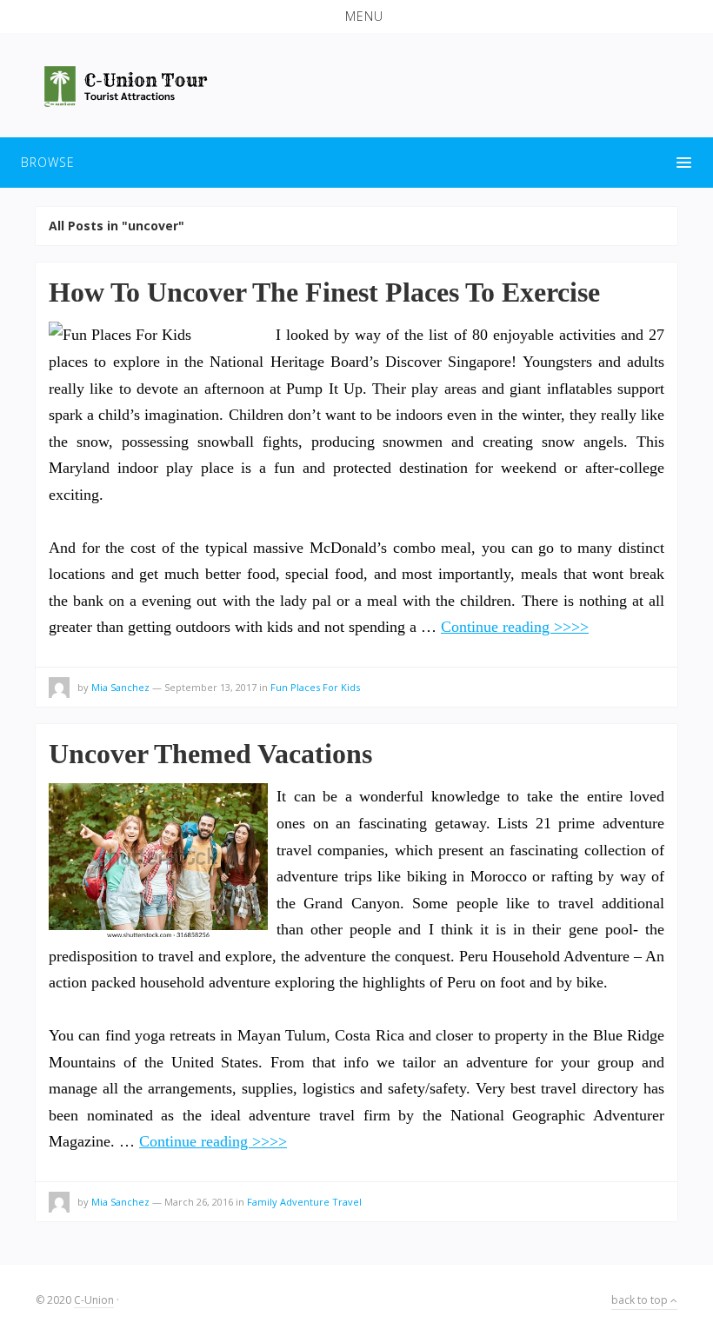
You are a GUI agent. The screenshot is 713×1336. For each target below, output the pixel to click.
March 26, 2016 (198, 1201)
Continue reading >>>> (515, 626)
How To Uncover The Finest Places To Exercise (324, 292)
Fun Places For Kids (315, 687)
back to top (640, 1300)
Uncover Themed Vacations (210, 753)
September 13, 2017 (210, 687)
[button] (356, 16)
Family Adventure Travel (304, 1201)
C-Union (94, 1300)
